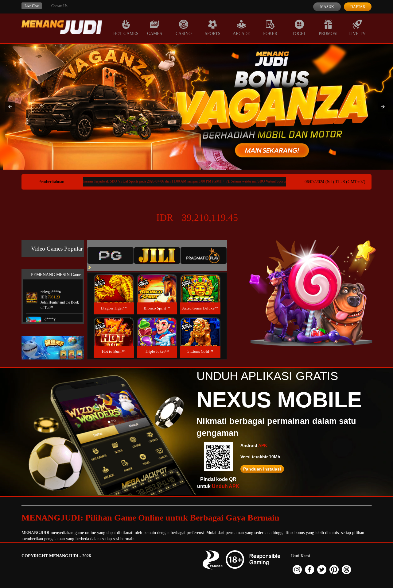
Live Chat (32, 6)
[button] (10, 107)
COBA (113, 281)
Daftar (357, 7)
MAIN (113, 295)
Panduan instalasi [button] (262, 469)
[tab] (111, 255)
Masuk (327, 7)
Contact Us (59, 6)
